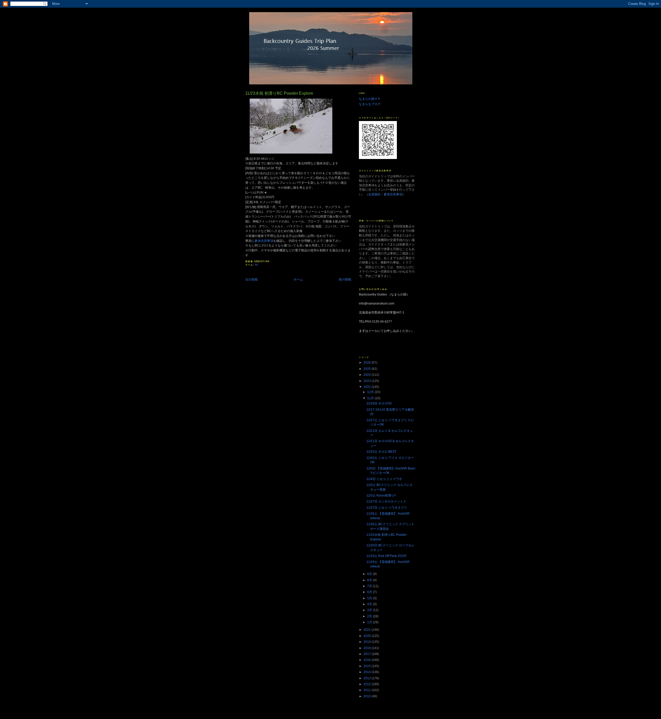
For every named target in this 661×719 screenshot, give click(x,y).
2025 (368, 368)
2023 (368, 380)
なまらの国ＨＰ (370, 98)
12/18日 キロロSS (379, 403)
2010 (368, 696)
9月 (370, 574)
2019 (368, 641)
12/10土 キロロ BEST (381, 451)
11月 (371, 398)
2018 (368, 648)
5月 (370, 598)
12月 (371, 392)
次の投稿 (251, 279)
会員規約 (374, 194)
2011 (368, 690)
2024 (368, 374)
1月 (370, 622)
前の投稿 (345, 279)
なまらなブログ (370, 104)
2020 (368, 635)
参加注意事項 (264, 240)
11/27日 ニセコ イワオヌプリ (386, 507)
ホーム (298, 279)
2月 (370, 616)
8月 (370, 580)
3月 (370, 610)
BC (257, 264)
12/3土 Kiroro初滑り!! (381, 495)
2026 (368, 362)
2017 (368, 654)
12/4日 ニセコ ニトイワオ (384, 479)
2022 (368, 386)
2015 (368, 666)
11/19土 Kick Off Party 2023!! (386, 555)
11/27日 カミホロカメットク (386, 501)
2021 (368, 629)
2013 (368, 678)
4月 (370, 604)
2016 (368, 659)
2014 (368, 672)
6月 (370, 592)
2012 (368, 684)
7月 (370, 586)
